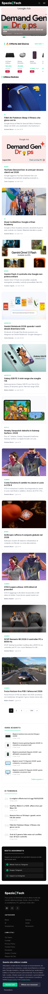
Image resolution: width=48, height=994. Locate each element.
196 (31, 710)
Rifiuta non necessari (29, 985)
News (7, 920)
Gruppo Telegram (15, 870)
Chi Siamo (8, 937)
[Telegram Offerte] (7, 908)
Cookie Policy (25, 979)
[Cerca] (39, 3)
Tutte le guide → (37, 779)
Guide (27, 923)
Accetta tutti (10, 985)
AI (5, 923)
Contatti (7, 940)
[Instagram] (12, 908)
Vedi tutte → (39, 44)
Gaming (28, 920)
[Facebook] (18, 908)
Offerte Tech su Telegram (18, 864)
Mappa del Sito (10, 956)
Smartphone (9, 926)
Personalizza (8, 990)
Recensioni (29, 926)
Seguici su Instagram (17, 876)
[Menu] (44, 3)
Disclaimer (8, 950)
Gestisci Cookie (10, 953)
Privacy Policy (12, 979)
